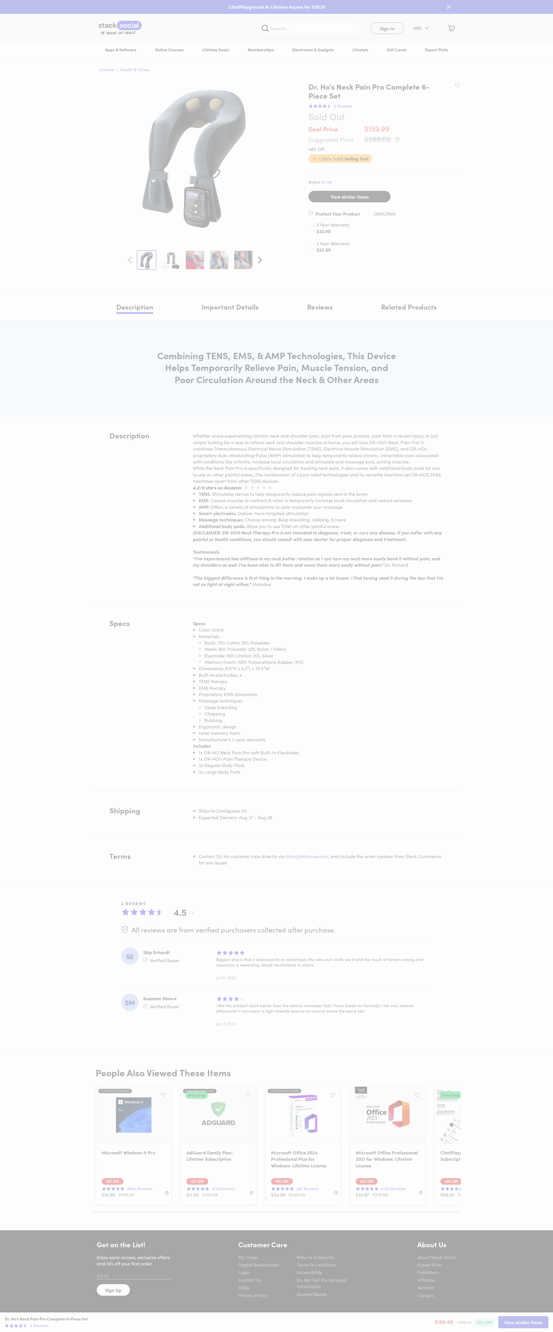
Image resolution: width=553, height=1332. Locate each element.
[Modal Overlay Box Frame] (276, 666)
